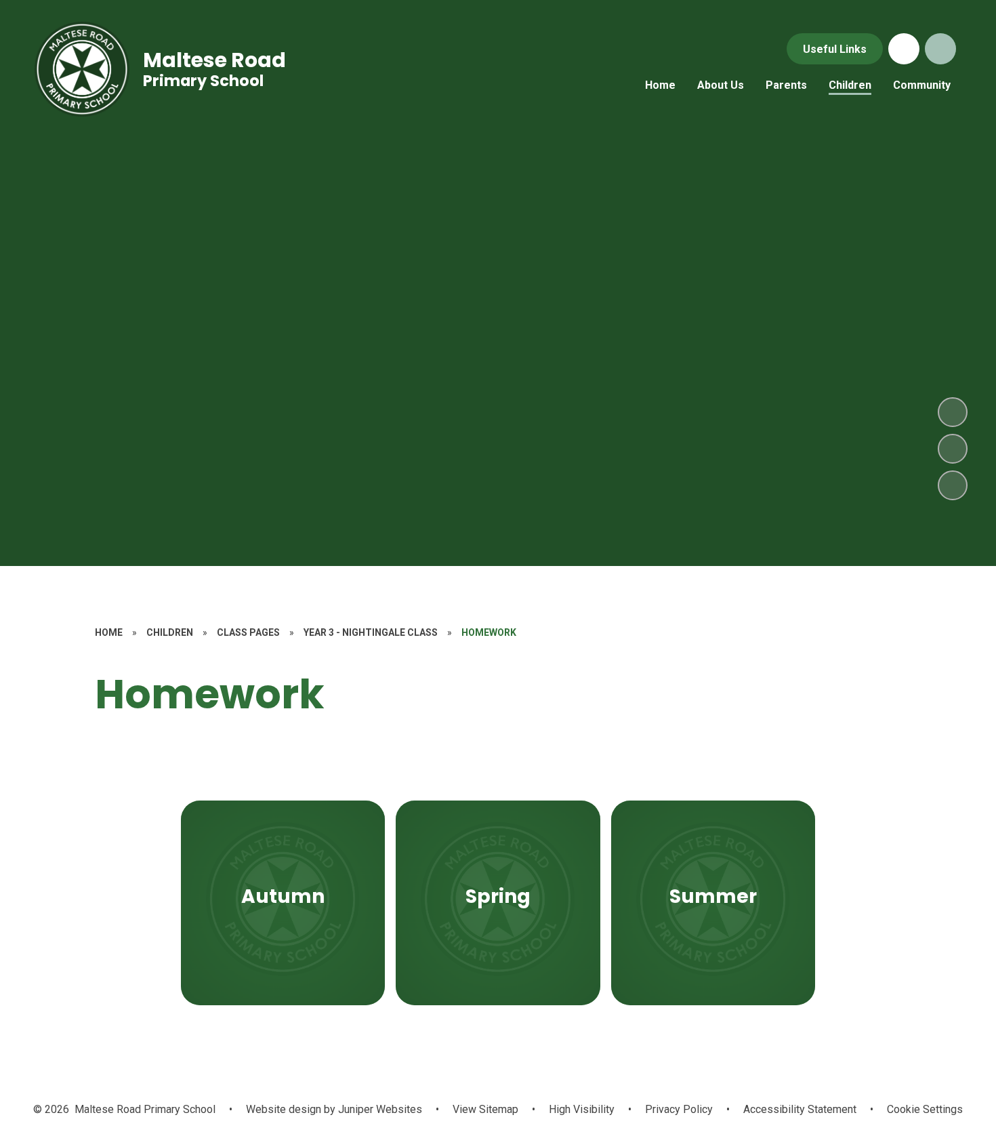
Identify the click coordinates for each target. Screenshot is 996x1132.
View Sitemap (485, 1109)
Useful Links (835, 49)
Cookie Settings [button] (925, 1109)
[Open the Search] (940, 48)
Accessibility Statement (799, 1109)
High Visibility (582, 1109)
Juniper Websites (378, 1109)
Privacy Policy (679, 1109)
